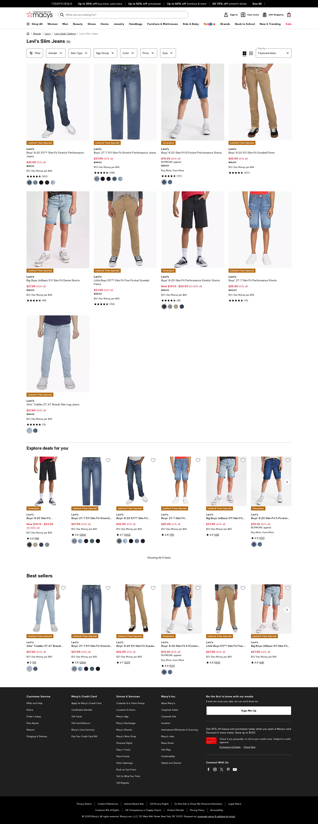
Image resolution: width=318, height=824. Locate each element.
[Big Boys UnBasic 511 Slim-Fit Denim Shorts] (57, 229)
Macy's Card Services (82, 730)
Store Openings (124, 763)
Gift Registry (122, 783)
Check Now (249, 747)
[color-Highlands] (164, 182)
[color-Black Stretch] (41, 182)
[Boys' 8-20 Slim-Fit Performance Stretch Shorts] (192, 229)
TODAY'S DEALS (61, 3)
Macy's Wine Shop (126, 736)
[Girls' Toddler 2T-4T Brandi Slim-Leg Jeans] (57, 353)
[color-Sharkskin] (170, 306)
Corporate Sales (169, 710)
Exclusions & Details (230, 747)
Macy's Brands (124, 730)
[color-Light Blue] (29, 430)
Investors (165, 723)
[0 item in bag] (289, 14)
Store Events (122, 756)
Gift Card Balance (80, 723)
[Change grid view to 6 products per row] (251, 53)
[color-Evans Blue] (29, 182)
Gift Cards (76, 716)
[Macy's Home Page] (39, 14)
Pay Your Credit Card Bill (84, 736)
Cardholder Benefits (81, 710)
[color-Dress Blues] (182, 306)
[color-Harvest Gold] (176, 306)
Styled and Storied (171, 763)
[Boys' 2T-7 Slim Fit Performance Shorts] (260, 229)
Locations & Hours (125, 710)
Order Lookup (33, 716)
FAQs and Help (34, 703)
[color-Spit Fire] (170, 182)
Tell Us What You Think (128, 776)
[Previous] (30, 102)
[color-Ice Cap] (47, 182)
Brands (37, 33)
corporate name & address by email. (216, 816)
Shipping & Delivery (36, 736)
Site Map (166, 749)
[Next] (85, 102)
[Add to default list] (108, 460)
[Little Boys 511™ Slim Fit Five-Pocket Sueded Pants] (125, 229)
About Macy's (168, 703)
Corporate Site (168, 716)
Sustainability (168, 756)
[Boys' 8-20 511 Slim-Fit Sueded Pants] (260, 102)
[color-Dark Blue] (35, 430)
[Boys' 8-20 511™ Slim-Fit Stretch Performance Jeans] (57, 102)
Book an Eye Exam (126, 769)
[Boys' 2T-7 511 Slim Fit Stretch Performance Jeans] (125, 102)
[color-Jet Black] (164, 306)
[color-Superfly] (53, 182)
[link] (57, 166)
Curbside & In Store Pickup (130, 703)
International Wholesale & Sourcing (179, 730)
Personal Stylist (124, 743)
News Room (167, 743)
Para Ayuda (32, 723)
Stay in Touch (123, 749)
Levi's (48, 33)
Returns (30, 730)
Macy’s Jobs (167, 736)
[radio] (29, 182)
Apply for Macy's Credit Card (86, 703)
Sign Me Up (248, 710)
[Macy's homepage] (28, 34)
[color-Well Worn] (35, 182)
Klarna (29, 710)
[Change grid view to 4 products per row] (244, 53)
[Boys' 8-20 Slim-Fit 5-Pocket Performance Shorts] (192, 102)
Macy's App (122, 716)
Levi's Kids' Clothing (65, 33)
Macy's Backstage (125, 723)
